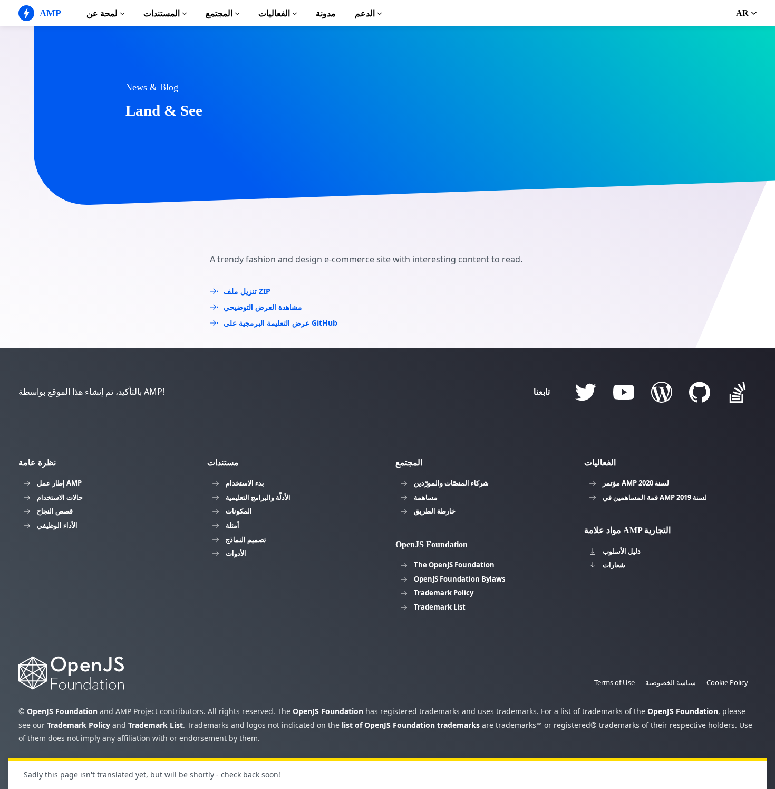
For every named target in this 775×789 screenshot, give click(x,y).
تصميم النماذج (246, 539)
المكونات (239, 511)
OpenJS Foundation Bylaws (459, 579)
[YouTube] (623, 392)
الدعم (365, 13)
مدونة (326, 13)
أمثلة (232, 525)
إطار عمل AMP (59, 483)
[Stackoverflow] (737, 392)
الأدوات (236, 553)
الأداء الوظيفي (57, 525)
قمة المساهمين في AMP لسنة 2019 (655, 497)
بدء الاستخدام (245, 483)
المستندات (161, 13)
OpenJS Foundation (62, 711)
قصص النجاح (55, 511)
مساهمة (426, 497)
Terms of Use (614, 682)
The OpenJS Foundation (454, 564)
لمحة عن (102, 13)
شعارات (614, 564)
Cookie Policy (727, 682)
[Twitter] (585, 392)
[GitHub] (699, 392)
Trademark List (440, 607)
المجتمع (219, 13)
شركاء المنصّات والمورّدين (451, 483)
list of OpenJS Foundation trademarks (411, 725)
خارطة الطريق (435, 511)
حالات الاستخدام (60, 497)
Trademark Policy (443, 592)
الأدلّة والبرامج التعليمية (258, 497)
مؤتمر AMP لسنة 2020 (636, 483)
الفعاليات (274, 13)
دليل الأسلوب (622, 551)
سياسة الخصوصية (670, 682)
